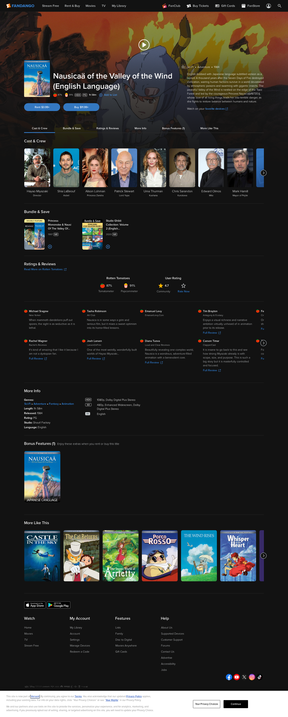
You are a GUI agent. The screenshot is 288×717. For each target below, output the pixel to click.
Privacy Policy (134, 696)
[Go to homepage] (20, 6)
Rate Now (183, 291)
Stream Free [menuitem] (50, 6)
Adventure (40, 403)
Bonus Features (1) (173, 128)
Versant (35, 696)
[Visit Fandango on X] (244, 677)
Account (75, 633)
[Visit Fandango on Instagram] (252, 677)
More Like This (209, 128)
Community (163, 291)
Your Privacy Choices (206, 704)
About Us (166, 627)
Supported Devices (172, 633)
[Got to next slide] (263, 173)
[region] (144, 704)
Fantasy (54, 403)
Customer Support (172, 639)
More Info (140, 128)
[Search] (279, 6)
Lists (117, 627)
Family (119, 633)
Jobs (164, 670)
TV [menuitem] (104, 6)
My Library (76, 627)
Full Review (210, 332)
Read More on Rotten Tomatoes (43, 269)
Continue (236, 704)
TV (26, 639)
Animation (68, 403)
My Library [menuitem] (119, 6)
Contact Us (167, 651)
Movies (28, 633)
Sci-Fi (27, 403)
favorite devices (215, 108)
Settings (75, 639)
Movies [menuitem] (90, 6)
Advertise (166, 657)
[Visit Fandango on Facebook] (229, 677)
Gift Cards (121, 651)
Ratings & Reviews (107, 128)
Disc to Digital (123, 639)
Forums (165, 645)
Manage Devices (80, 645)
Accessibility (168, 664)
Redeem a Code (79, 651)
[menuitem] (225, 6)
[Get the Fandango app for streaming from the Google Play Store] (59, 604)
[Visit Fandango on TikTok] (259, 677)
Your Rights (112, 700)
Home (28, 627)
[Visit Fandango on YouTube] (236, 677)
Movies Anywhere (126, 645)
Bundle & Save (72, 128)
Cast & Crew (39, 128)
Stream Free (31, 645)
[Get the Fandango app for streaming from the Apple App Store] (35, 604)
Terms (78, 696)
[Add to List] (50, 247)
